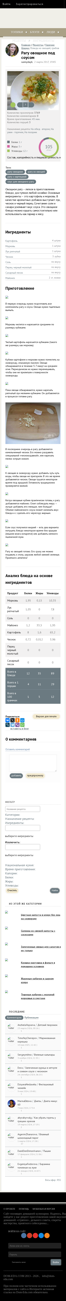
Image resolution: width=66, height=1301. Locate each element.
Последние (17, 1011)
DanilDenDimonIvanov (29, 1151)
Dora (20, 1067)
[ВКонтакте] (7, 720)
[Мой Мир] (22, 720)
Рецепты (19, 40)
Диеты (37, 1101)
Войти (7, 3)
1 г (20, 142)
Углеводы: (12, 885)
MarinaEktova (25, 1101)
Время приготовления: (20, 869)
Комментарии (14, 1017)
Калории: (11, 873)
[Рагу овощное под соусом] (33, 90)
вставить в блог (19, 728)
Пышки (47, 1151)
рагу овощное (15, 171)
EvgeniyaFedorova (27, 1164)
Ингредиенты (43, 40)
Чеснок (9, 256)
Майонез (10, 278)
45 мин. (36, 119)
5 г (20, 146)
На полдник (30, 132)
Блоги (34, 32)
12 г (25, 151)
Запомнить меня (19, 1262)
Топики (17, 32)
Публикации (31, 1017)
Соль (8, 262)
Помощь (24, 1209)
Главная (25, 45)
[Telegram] (12, 725)
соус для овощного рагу (21, 181)
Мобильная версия (44, 1209)
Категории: (12, 815)
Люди (50, 32)
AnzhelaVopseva (26, 1025)
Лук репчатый (12, 251)
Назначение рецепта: (19, 819)
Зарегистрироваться (29, 3)
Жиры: (9, 881)
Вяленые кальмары (44, 1054)
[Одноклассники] (17, 720)
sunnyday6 (27, 62)
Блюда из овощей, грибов (45, 48)
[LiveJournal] (7, 725)
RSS (59, 1180)
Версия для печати (46, 716)
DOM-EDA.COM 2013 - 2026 (21, 1275)
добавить (16, 775)
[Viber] (17, 725)
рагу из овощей (36, 171)
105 (48, 147)
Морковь (10, 246)
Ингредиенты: (14, 823)
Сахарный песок (14, 272)
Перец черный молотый (18, 267)
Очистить (12, 890)
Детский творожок (47, 1025)
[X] (12, 720)
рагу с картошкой (17, 176)
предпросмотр (35, 775)
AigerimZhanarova (27, 1134)
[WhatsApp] (22, 725)
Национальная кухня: (19, 865)
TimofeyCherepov (27, 1038)
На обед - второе (40, 129)
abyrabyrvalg (25, 1117)
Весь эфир (50, 1180)
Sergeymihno (25, 1054)
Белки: (9, 877)
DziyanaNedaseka (27, 1084)
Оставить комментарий (17, 749)
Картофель (11, 240)
